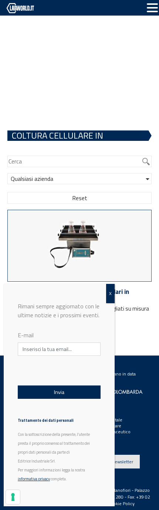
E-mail (26, 335)
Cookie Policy (121, 503)
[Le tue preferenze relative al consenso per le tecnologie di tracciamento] (13, 497)
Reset (79, 197)
